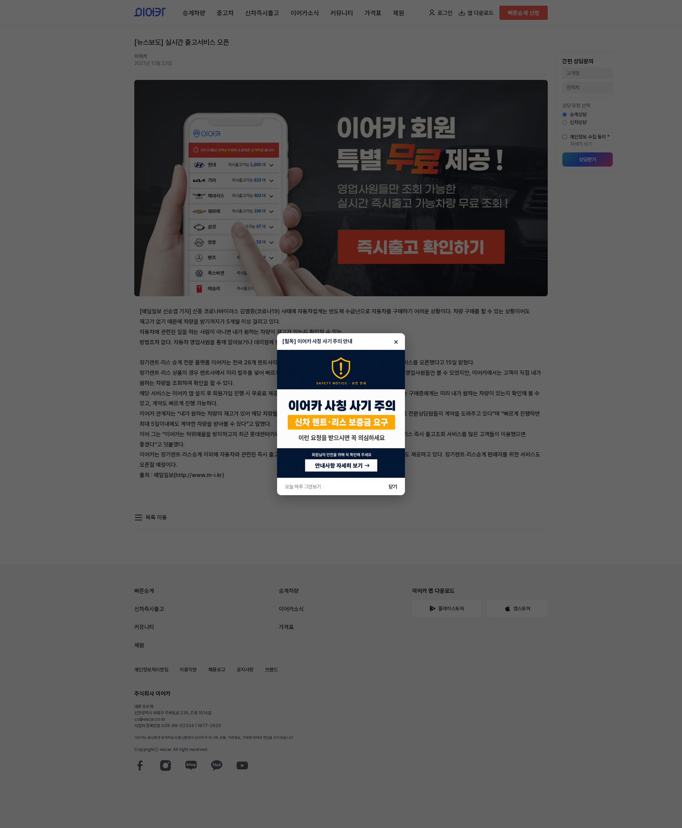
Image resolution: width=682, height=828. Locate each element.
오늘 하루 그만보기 (303, 486)
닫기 (393, 486)
